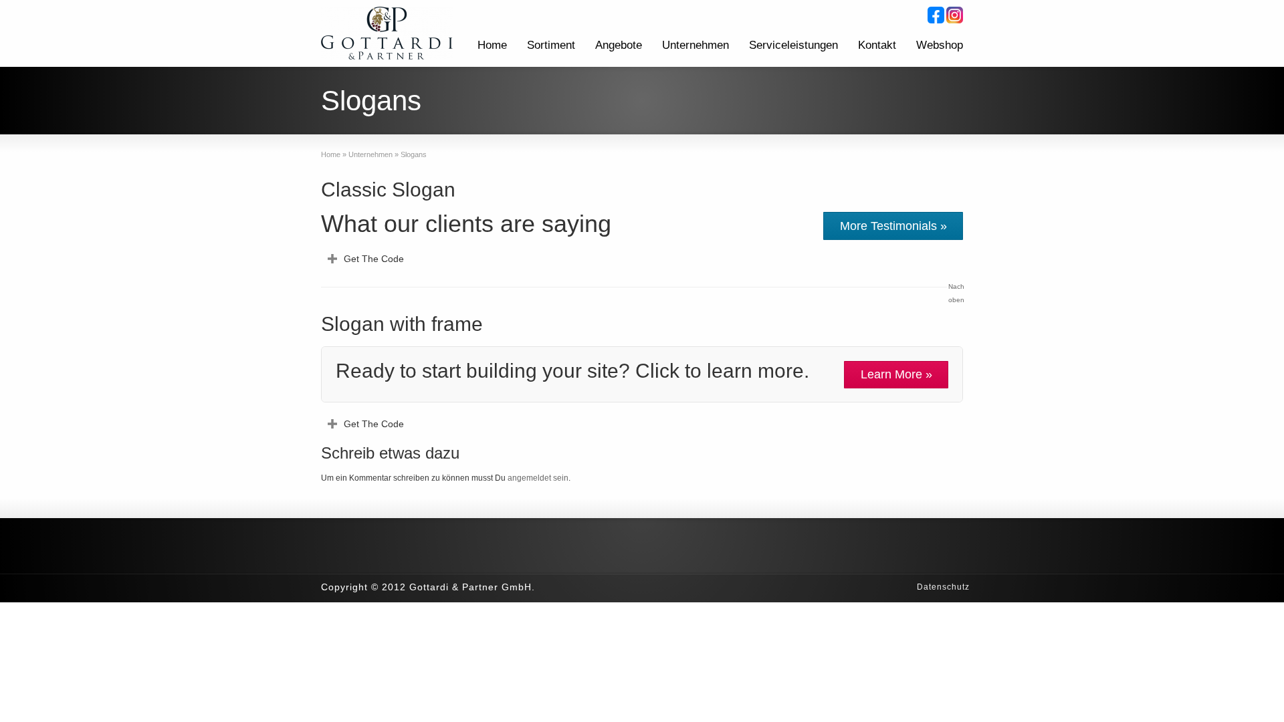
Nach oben (955, 293)
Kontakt (877, 45)
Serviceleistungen (793, 45)
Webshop (939, 45)
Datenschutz (943, 587)
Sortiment (551, 45)
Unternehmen (695, 45)
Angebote (618, 45)
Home (492, 45)
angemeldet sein (538, 478)
